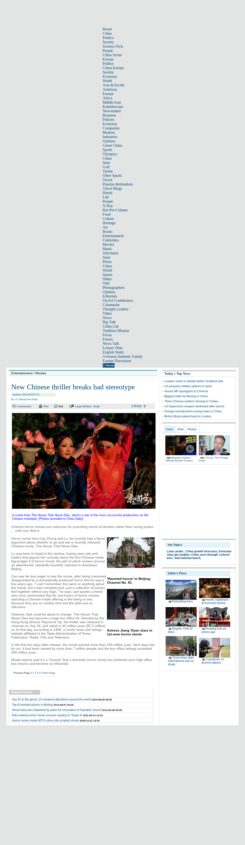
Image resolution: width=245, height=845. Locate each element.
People (108, 51)
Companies (111, 128)
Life (106, 197)
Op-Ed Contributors (118, 300)
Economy (110, 76)
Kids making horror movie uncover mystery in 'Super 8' (47, 715)
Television (110, 253)
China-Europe (113, 68)
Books (107, 231)
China (107, 33)
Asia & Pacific (114, 85)
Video (107, 313)
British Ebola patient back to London (187, 416)
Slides (107, 279)
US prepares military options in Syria (188, 386)
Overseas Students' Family (123, 356)
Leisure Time (112, 348)
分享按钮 (136, 406)
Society (108, 42)
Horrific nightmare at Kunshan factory (214, 601)
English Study (113, 352)
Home (107, 29)
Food (107, 214)
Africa (107, 98)
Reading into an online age (213, 630)
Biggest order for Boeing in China (186, 396)
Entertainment (113, 236)
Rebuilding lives (182, 601)
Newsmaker (112, 111)
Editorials (110, 296)
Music (107, 249)
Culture (108, 219)
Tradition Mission (116, 331)
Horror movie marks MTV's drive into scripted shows (45, 720)
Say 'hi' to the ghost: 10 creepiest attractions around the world (51, 699)
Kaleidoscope (113, 107)
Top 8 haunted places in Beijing (32, 704)
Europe (108, 59)
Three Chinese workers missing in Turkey (191, 401)
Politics (108, 38)
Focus (107, 335)
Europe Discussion (117, 361)
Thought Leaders (115, 309)
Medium (87, 406)
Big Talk (109, 322)
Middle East (112, 102)
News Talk (111, 343)
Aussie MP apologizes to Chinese (186, 391)
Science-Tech (113, 46)
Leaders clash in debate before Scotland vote (193, 381)
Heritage (109, 223)
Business (109, 115)
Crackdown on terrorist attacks (212, 661)
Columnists (111, 305)
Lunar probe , (176, 551)
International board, (188, 558)
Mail (60, 406)
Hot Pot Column (115, 210)
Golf (106, 167)
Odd (106, 283)
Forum (108, 339)
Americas (110, 89)
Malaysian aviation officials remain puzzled (179, 459)
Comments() (24, 406)
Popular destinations (118, 184)
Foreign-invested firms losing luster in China (193, 411)
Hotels (107, 193)
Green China (112, 145)
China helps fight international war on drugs (181, 661)
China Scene (112, 55)
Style (106, 257)
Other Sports (112, 175)
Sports (107, 150)
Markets (109, 132)
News (107, 318)
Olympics (110, 154)
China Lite (111, 326)
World (107, 81)
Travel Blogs (112, 188)
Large (78, 406)
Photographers (113, 287)
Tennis (108, 171)
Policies (108, 120)
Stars (106, 163)
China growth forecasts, (201, 551)
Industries (110, 137)
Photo (107, 262)
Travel (107, 180)
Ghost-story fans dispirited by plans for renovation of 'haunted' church (56, 710)
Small (96, 406)
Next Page (49, 673)
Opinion (109, 141)
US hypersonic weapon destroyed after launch (194, 406)
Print (46, 406)
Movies (108, 244)
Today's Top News (177, 373)
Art (105, 227)
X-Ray (108, 206)
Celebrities (111, 240)
